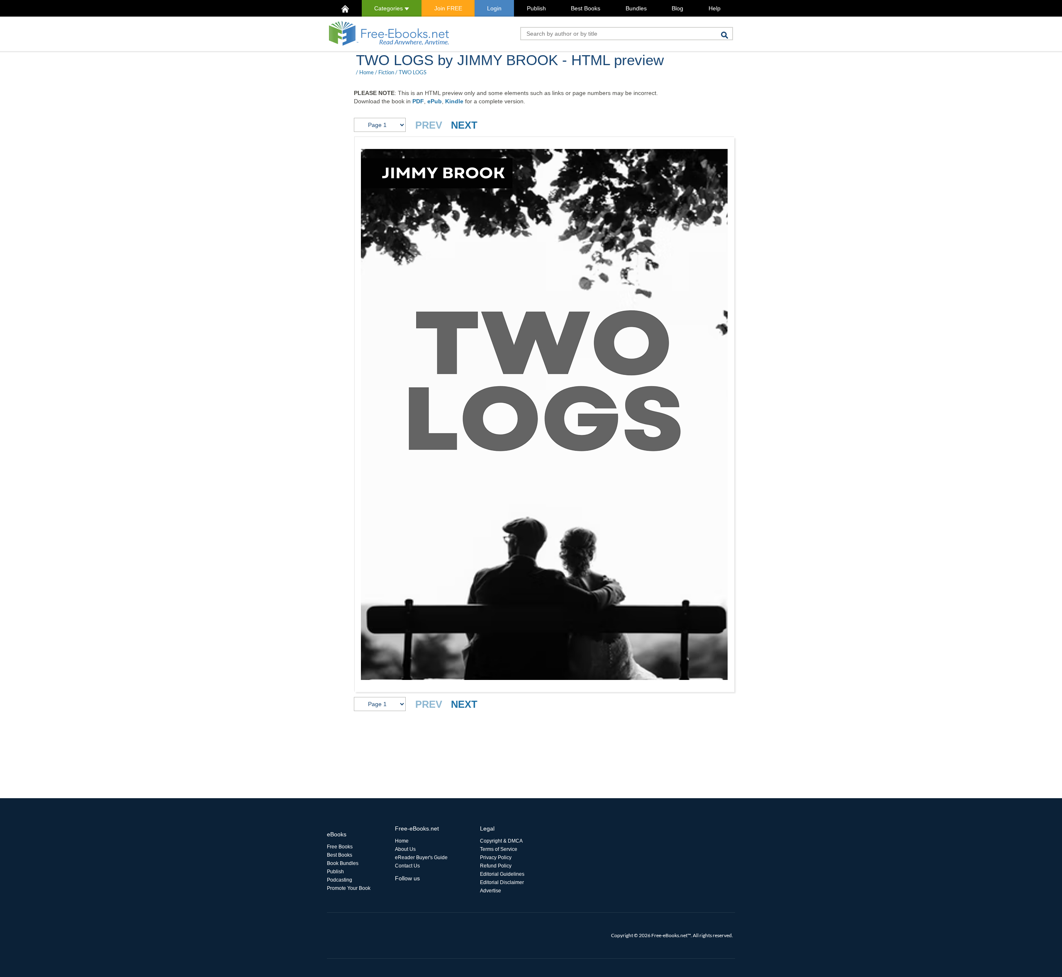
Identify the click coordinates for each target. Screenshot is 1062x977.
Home (366, 72)
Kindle (454, 101)
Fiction (386, 72)
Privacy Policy (496, 857)
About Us (405, 849)
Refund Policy (496, 866)
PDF (418, 101)
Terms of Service (498, 849)
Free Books (340, 847)
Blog (677, 8)
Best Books (585, 8)
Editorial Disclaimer (502, 882)
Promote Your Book (348, 888)
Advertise (490, 891)
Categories (389, 8)
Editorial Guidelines (502, 874)
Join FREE (448, 8)
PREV (428, 125)
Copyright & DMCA (501, 841)
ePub (434, 101)
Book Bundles (342, 863)
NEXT (464, 125)
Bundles (636, 8)
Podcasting (339, 880)
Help (715, 8)
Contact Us (407, 866)
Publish (536, 8)
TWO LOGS (412, 72)
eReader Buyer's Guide (421, 857)
